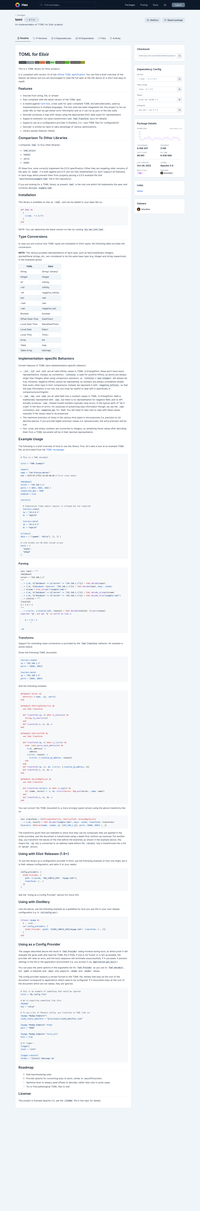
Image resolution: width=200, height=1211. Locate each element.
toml (18, 20)
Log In (178, 5)
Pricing (143, 5)
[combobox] (67, 5)
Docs (155, 5)
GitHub (140, 191)
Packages (130, 5)
